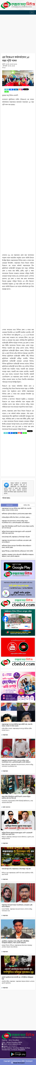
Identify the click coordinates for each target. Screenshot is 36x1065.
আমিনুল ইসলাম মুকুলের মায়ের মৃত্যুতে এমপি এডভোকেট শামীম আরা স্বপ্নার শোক (17, 833)
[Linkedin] (16, 89)
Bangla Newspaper (19, 1063)
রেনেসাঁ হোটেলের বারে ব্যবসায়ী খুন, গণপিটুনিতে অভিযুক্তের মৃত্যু (17, 978)
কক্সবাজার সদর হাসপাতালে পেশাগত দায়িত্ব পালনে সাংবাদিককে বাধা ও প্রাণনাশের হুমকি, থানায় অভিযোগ (16, 521)
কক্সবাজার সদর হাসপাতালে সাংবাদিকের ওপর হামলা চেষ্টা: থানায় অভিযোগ (17, 905)
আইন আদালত (6, 807)
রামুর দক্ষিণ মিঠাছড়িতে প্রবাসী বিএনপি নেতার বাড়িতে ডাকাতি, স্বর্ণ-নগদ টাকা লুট (16, 797)
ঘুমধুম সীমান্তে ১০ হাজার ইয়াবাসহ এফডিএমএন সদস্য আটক (17, 551)
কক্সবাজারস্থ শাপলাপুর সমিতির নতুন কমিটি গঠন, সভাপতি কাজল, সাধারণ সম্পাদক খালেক (16, 509)
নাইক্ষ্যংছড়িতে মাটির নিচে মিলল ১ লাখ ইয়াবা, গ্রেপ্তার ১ (16, 517)
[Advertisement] (18, 35)
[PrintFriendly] (6, 89)
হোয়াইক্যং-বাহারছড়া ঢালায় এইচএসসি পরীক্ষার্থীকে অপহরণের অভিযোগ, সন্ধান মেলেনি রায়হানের (17, 555)
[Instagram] (21, 89)
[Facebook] (11, 89)
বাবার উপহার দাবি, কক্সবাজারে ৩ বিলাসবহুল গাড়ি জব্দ (16, 537)
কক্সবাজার (5, 735)
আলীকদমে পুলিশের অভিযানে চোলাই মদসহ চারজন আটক (16, 514)
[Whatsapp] (6, 92)
